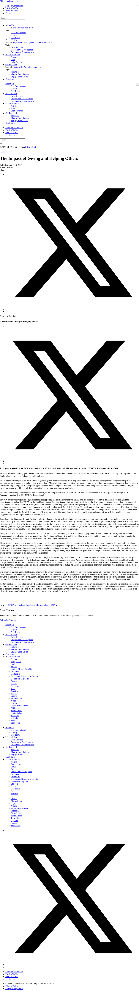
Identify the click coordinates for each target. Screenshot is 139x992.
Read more (30, 28)
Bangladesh (16, 661)
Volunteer (15, 72)
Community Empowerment (22, 52)
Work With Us (11, 8)
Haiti (13, 688)
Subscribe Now (8, 620)
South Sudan (16, 713)
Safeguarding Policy (14, 988)
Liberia (14, 696)
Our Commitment (18, 32)
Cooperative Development (22, 50)
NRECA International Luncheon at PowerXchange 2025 (32, 605)
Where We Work (12, 54)
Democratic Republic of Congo (24, 676)
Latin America (17, 62)
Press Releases (11, 11)
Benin (13, 664)
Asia (13, 59)
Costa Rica (15, 674)
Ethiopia (14, 681)
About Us (9, 25)
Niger (13, 701)
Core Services (18, 28)
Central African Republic (21, 669)
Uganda (14, 718)
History (14, 35)
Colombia (15, 671)
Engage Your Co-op (19, 77)
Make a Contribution (14, 6)
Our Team (15, 37)
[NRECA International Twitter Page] (72, 964)
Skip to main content (9, 1)
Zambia (14, 720)
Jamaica (14, 691)
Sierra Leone (16, 710)
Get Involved (11, 64)
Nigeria (14, 703)
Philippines (15, 708)
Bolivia (14, 666)
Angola (14, 659)
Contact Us (10, 13)
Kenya (14, 693)
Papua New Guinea (19, 706)
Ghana (14, 683)
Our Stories (10, 79)
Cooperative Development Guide (26, 42)
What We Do (11, 40)
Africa (13, 57)
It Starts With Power (20, 67)
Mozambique (16, 698)
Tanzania (15, 715)
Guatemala (15, 686)
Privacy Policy (31, 147)
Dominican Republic (20, 679)
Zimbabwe (15, 723)
